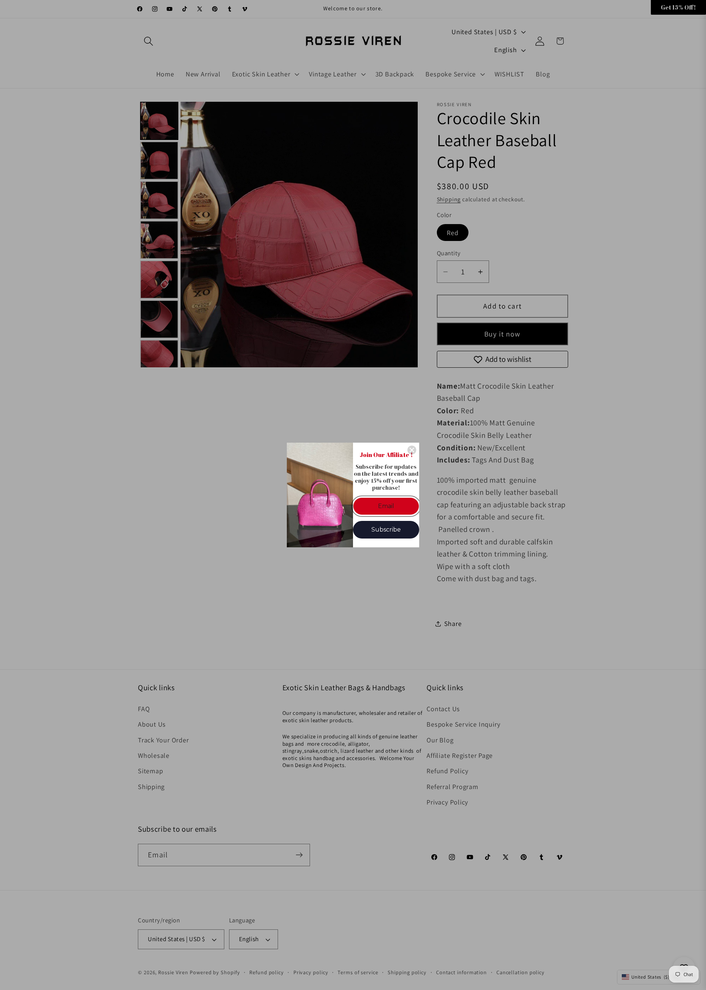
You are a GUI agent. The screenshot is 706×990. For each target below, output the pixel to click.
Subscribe (386, 529)
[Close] (411, 450)
